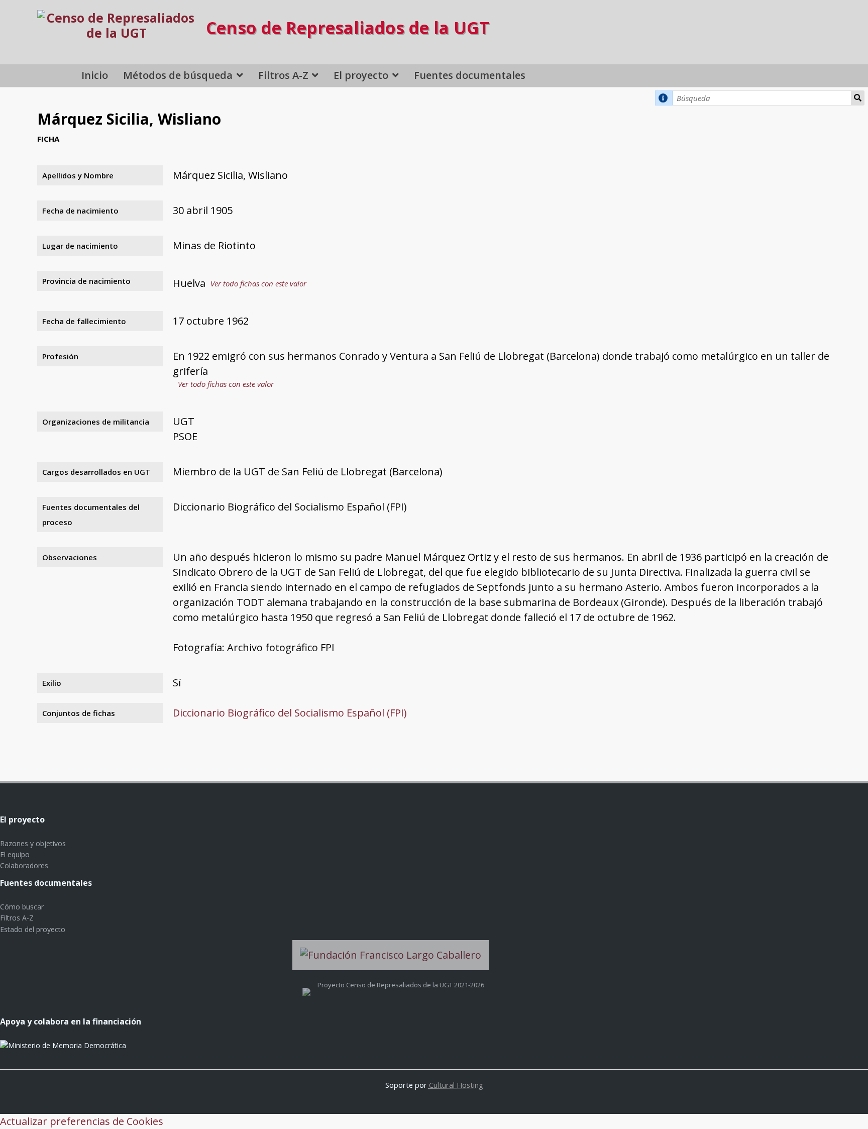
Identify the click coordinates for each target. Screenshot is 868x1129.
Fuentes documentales (469, 75)
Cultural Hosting (456, 1085)
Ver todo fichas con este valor (258, 283)
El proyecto (361, 75)
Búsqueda (857, 98)
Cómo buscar (22, 906)
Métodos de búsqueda (178, 75)
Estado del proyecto (32, 929)
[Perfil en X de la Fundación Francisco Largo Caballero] (306, 984)
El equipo (15, 854)
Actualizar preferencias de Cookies (81, 1121)
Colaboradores (24, 865)
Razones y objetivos (33, 843)
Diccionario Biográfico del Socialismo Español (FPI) (290, 713)
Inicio (94, 75)
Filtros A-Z (283, 75)
